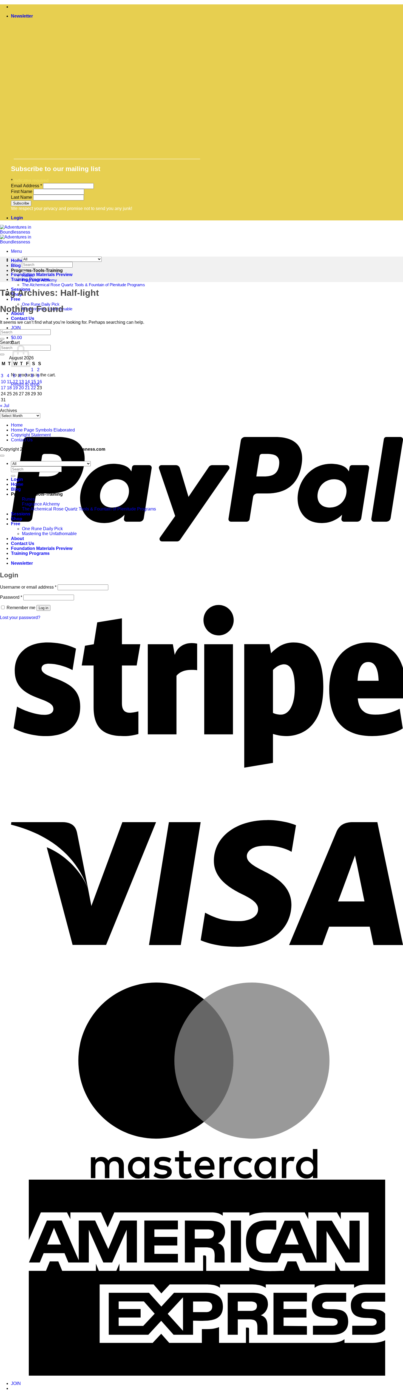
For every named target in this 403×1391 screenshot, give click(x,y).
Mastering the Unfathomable (49, 533)
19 (15, 387)
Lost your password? (20, 617)
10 (3, 381)
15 (33, 381)
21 (27, 387)
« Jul (4, 405)
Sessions (20, 514)
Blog (16, 265)
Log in (43, 608)
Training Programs (30, 279)
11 (9, 381)
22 (33, 387)
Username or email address (28, 587)
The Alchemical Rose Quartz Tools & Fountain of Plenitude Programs (83, 284)
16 (39, 381)
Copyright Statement (31, 435)
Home (17, 425)
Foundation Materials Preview (41, 274)
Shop (16, 518)
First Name (22, 191)
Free (15, 299)
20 (21, 387)
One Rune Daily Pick (42, 528)
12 (15, 381)
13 (21, 381)
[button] (22, 16)
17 (3, 387)
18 (9, 387)
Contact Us (22, 318)
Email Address (26, 185)
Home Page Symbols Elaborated (43, 430)
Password (11, 597)
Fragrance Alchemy (41, 504)
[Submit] (24, 271)
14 (27, 381)
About (17, 538)
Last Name (22, 197)
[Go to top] (2, 455)
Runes (28, 499)
